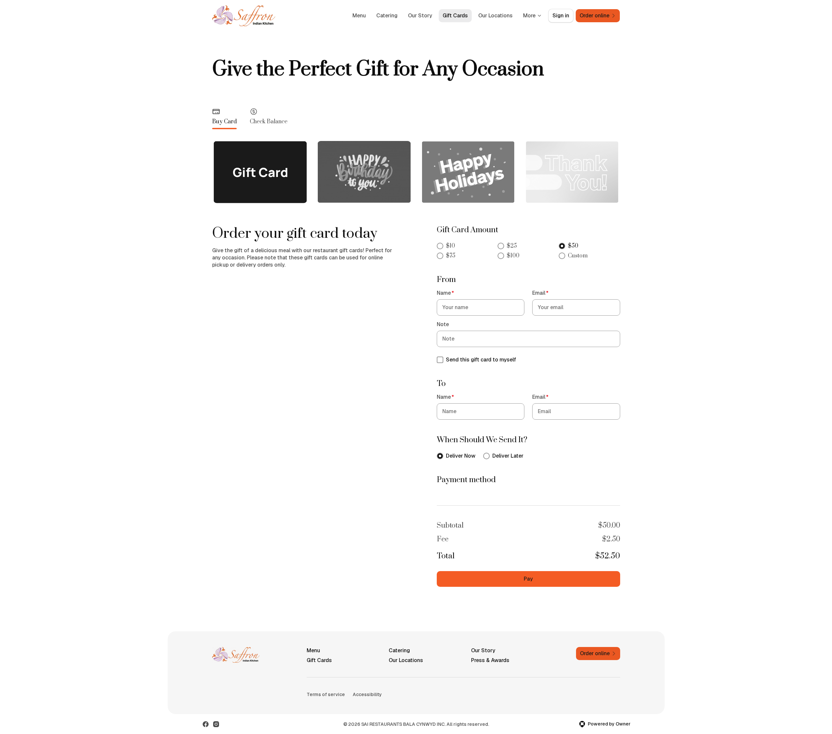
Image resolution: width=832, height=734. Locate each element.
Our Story (420, 15)
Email (540, 292)
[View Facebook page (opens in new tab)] (206, 724)
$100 (513, 255)
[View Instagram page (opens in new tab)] (216, 724)
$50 (573, 246)
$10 (450, 246)
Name (445, 292)
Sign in (560, 15)
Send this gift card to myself (481, 359)
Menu (359, 15)
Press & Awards (490, 660)
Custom (578, 255)
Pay (528, 578)
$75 (450, 255)
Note (443, 324)
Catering (387, 15)
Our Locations (495, 15)
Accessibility (367, 694)
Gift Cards (455, 15)
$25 (512, 246)
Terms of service (326, 694)
